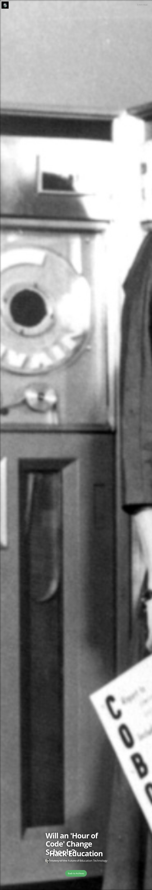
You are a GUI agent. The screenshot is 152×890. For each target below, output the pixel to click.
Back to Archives (76, 873)
